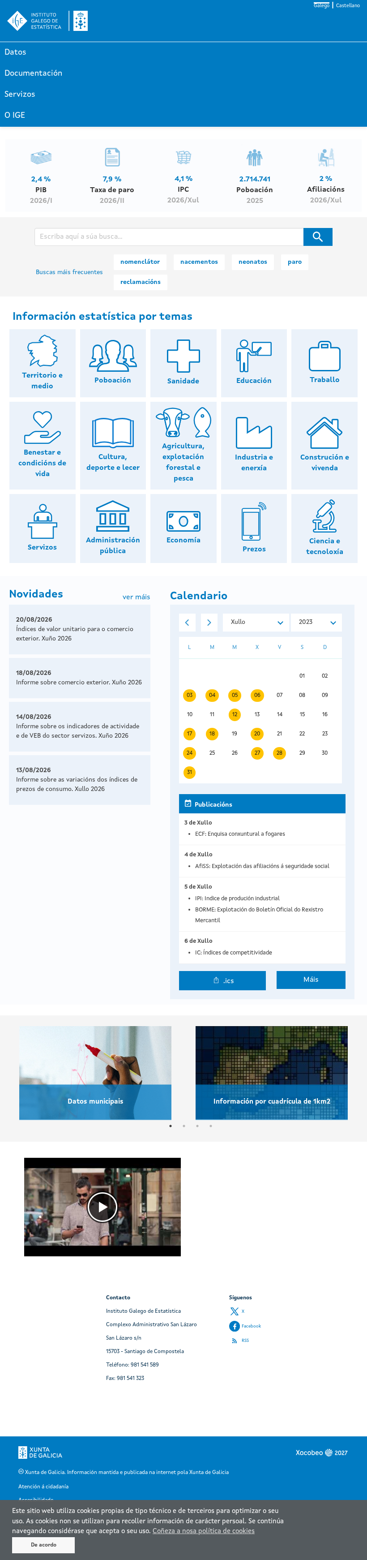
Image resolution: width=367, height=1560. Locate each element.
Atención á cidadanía (43, 1487)
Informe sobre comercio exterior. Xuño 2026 (79, 682)
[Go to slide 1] (170, 1126)
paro (295, 262)
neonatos (253, 262)
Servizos (19, 94)
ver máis (136, 597)
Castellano (348, 6)
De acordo (43, 1545)
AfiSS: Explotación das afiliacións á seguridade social (262, 866)
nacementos (199, 262)
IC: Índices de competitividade (233, 953)
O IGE (14, 116)
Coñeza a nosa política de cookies (204, 1531)
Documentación (33, 73)
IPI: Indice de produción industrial (237, 899)
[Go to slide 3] (197, 1126)
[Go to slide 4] (210, 1126)
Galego (321, 6)
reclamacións (140, 282)
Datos (15, 52)
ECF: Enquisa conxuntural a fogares (240, 834)
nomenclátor (140, 262)
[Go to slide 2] (183, 1126)
